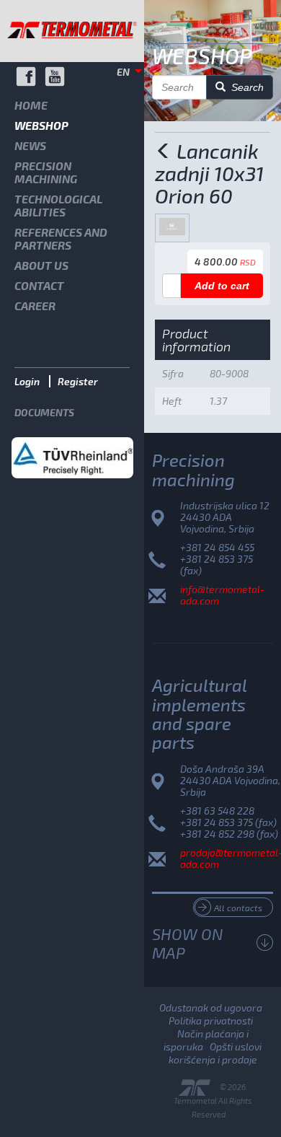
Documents (44, 412)
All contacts (238, 908)
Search (245, 87)
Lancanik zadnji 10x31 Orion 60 (209, 173)
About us (41, 265)
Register (78, 381)
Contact (39, 285)
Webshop (41, 125)
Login (27, 381)
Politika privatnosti (211, 1020)
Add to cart (222, 285)
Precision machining (45, 172)
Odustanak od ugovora (210, 1007)
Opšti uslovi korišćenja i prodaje (215, 1053)
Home (31, 105)
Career (34, 305)
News (30, 145)
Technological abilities (58, 205)
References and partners (60, 238)
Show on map (187, 943)
